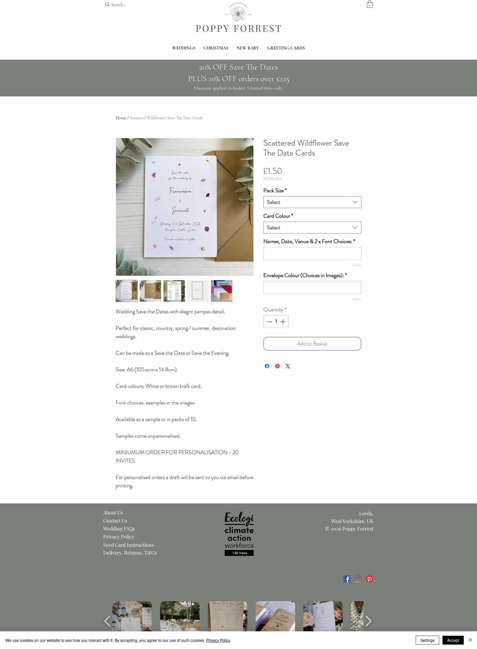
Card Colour (278, 215)
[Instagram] (358, 579)
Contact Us (115, 520)
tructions (144, 545)
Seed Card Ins (118, 545)
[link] (370, 4)
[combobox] (312, 202)
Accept (453, 640)
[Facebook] (346, 579)
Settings (427, 640)
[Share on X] (288, 366)
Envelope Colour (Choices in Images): (305, 275)
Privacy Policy (118, 536)
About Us (113, 512)
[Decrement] (269, 322)
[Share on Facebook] (267, 366)
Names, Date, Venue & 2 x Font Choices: (309, 241)
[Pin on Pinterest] (277, 366)
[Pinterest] (369, 579)
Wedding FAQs (119, 528)
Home (121, 118)
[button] (183, 48)
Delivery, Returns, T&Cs (130, 552)
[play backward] (107, 621)
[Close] (470, 640)
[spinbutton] (276, 322)
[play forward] (368, 621)
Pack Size (275, 190)
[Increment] (283, 322)
